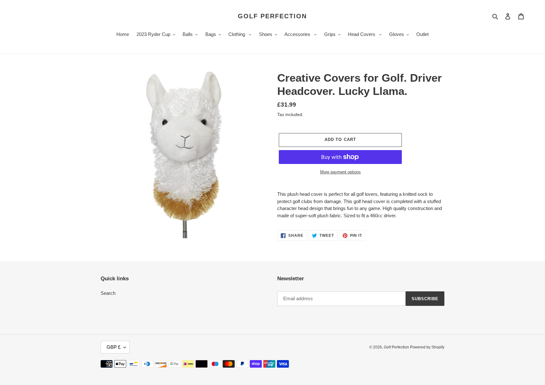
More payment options (340, 172)
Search (108, 293)
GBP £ (113, 347)
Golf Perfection (272, 16)
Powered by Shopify (427, 347)
